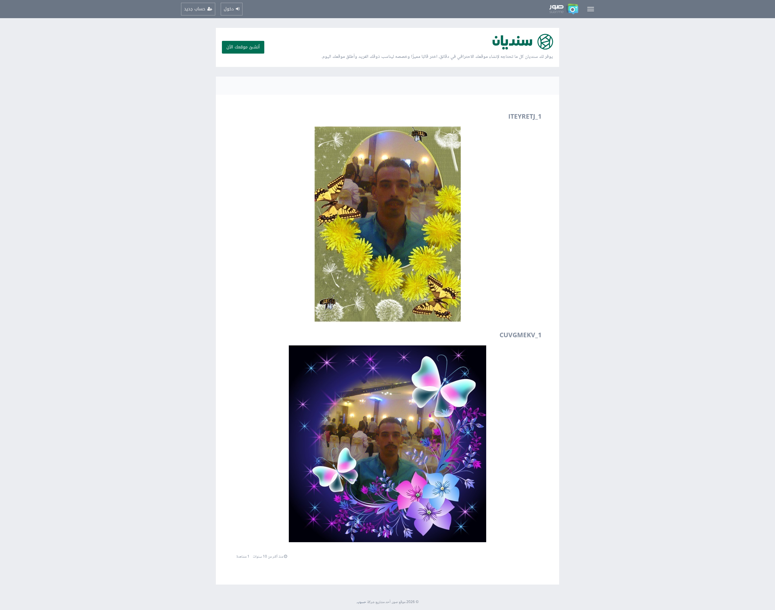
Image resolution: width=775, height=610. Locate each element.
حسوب (361, 602)
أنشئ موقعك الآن (243, 47)
